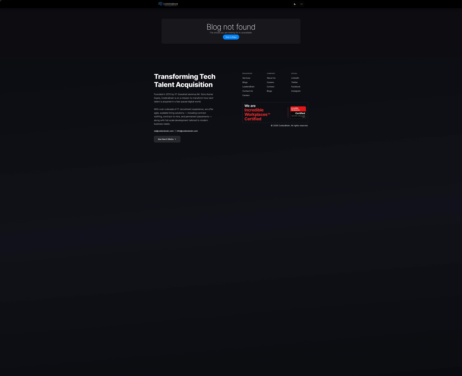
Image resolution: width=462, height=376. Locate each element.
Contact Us (247, 91)
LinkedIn (295, 78)
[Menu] (301, 4)
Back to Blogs (231, 37)
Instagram (296, 91)
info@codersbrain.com (187, 131)
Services (246, 78)
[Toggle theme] (294, 4)
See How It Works (165, 139)
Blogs (245, 82)
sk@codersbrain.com (164, 131)
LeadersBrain (248, 86)
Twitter (294, 82)
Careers (246, 95)
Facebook (295, 86)
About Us (271, 78)
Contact (270, 86)
